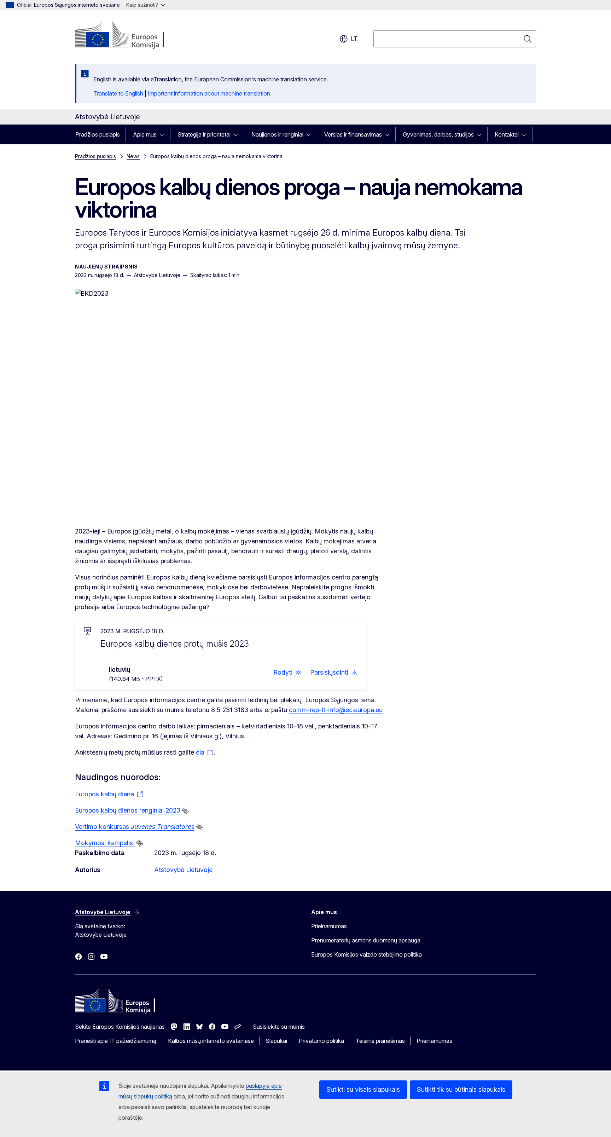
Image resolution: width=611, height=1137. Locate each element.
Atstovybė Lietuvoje (183, 869)
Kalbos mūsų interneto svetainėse (211, 1040)
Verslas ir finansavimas (353, 134)
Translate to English (118, 93)
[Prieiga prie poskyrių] (164, 134)
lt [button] (354, 38)
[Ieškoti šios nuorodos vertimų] (185, 810)
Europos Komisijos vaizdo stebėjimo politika (366, 954)
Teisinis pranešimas (380, 1040)
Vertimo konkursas (134, 826)
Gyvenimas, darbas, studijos (438, 134)
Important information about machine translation (209, 93)
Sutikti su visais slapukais (363, 1089)
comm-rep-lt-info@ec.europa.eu (336, 710)
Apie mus (145, 134)
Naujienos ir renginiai (277, 134)
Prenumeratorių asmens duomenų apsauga (365, 940)
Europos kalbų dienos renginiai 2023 (127, 810)
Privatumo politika (321, 1040)
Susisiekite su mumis (279, 1026)
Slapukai (276, 1040)
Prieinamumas (329, 926)
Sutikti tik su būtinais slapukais (461, 1089)
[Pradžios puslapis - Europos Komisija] (132, 35)
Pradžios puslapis (97, 134)
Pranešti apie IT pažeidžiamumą (115, 1040)
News (133, 156)
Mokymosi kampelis (105, 843)
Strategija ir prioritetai (204, 134)
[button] (287, 672)
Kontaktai (507, 134)
